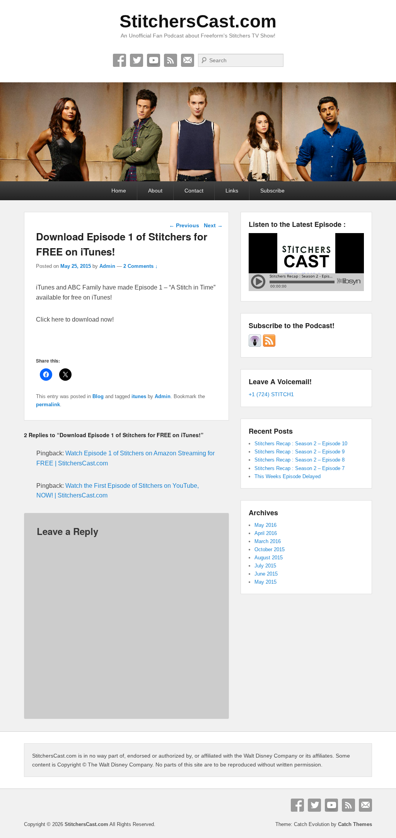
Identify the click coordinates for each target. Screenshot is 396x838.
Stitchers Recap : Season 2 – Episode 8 (299, 460)
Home (118, 190)
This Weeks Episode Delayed (287, 476)
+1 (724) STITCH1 (271, 394)
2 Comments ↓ (140, 266)
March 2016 (267, 541)
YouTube (153, 60)
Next (213, 225)
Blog (98, 396)
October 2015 (269, 549)
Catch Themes (355, 824)
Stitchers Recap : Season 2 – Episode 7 (299, 468)
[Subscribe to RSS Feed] (269, 345)
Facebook (119, 60)
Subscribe (272, 190)
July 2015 (265, 566)
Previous (184, 225)
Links (231, 190)
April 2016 (265, 533)
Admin (107, 266)
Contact (193, 190)
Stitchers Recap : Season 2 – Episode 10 (300, 443)
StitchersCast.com (198, 21)
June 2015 (266, 574)
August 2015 (268, 557)
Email (187, 60)
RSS (170, 60)
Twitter (136, 60)
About (155, 190)
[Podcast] (255, 345)
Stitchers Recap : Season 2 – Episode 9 (299, 452)
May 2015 (265, 582)
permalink (48, 404)
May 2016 (265, 525)
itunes (138, 396)
